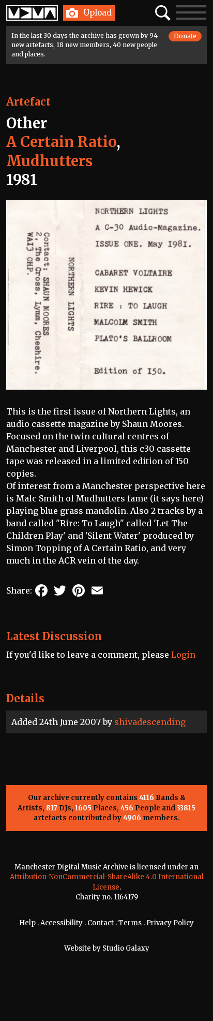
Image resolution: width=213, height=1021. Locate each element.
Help (27, 923)
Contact (100, 923)
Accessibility (61, 923)
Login (183, 654)
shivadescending (150, 722)
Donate (185, 36)
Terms (130, 923)
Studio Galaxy (125, 948)
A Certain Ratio (61, 141)
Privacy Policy (170, 923)
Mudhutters (49, 161)
